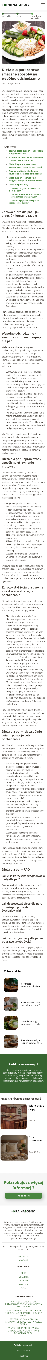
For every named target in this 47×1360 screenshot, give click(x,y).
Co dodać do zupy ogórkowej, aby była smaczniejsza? (30, 1023)
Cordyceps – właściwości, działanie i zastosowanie (31, 985)
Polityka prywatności (23, 1345)
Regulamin (23, 1356)
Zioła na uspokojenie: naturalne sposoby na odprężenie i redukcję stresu (23, 1313)
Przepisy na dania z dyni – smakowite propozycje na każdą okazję (23, 1321)
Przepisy (23, 1280)
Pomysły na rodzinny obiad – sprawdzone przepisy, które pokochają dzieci (23, 1330)
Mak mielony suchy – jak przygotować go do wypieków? (31, 1041)
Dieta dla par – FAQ (18, 184)
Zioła (23, 1288)
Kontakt (23, 1260)
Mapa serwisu (23, 1350)
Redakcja (23, 1256)
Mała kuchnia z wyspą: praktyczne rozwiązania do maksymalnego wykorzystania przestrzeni (37, 1107)
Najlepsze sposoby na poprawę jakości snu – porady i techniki (36, 1139)
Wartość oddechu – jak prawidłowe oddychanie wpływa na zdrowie (23, 1304)
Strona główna (7, 16)
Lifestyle (23, 1277)
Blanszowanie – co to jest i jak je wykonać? (30, 1004)
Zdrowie (23, 1284)
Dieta (18, 16)
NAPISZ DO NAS (23, 1196)
